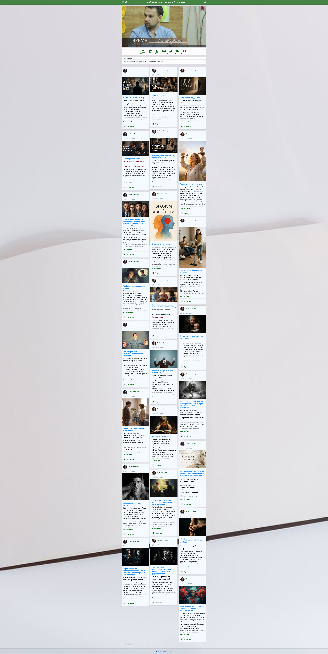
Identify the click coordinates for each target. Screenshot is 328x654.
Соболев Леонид (134, 70)
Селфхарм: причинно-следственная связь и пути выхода (192, 541)
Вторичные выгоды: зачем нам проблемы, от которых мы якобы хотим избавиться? (192, 404)
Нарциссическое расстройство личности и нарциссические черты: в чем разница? (134, 572)
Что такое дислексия (160, 436)
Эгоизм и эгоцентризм (161, 244)
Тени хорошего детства (190, 98)
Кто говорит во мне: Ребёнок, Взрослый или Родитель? (133, 354)
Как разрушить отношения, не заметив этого (163, 157)
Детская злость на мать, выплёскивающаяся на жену (164, 306)
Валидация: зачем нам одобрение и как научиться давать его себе (163, 502)
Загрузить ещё (127, 645)
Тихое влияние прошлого (191, 184)
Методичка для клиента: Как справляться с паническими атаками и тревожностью (192, 473)
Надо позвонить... (159, 95)
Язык (159, 651)
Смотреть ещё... (128, 122)
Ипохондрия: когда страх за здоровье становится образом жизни (192, 608)
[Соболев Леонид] (125, 71)
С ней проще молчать (132, 159)
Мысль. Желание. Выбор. (134, 98)
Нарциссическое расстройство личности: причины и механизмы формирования (162, 571)
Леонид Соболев (167, 651)
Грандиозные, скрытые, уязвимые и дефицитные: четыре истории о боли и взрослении (134, 222)
